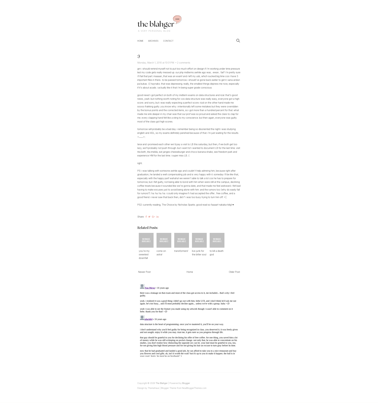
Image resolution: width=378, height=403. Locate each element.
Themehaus (153, 388)
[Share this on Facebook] (146, 216)
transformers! (181, 250)
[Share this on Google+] (153, 216)
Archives (153, 41)
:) (138, 56)
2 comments (183, 62)
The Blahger (162, 383)
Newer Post (144, 271)
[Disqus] (189, 320)
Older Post (234, 271)
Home (140, 41)
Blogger (186, 383)
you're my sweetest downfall (144, 254)
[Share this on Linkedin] (157, 216)
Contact (168, 41)
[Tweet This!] (149, 216)
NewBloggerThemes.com (194, 388)
